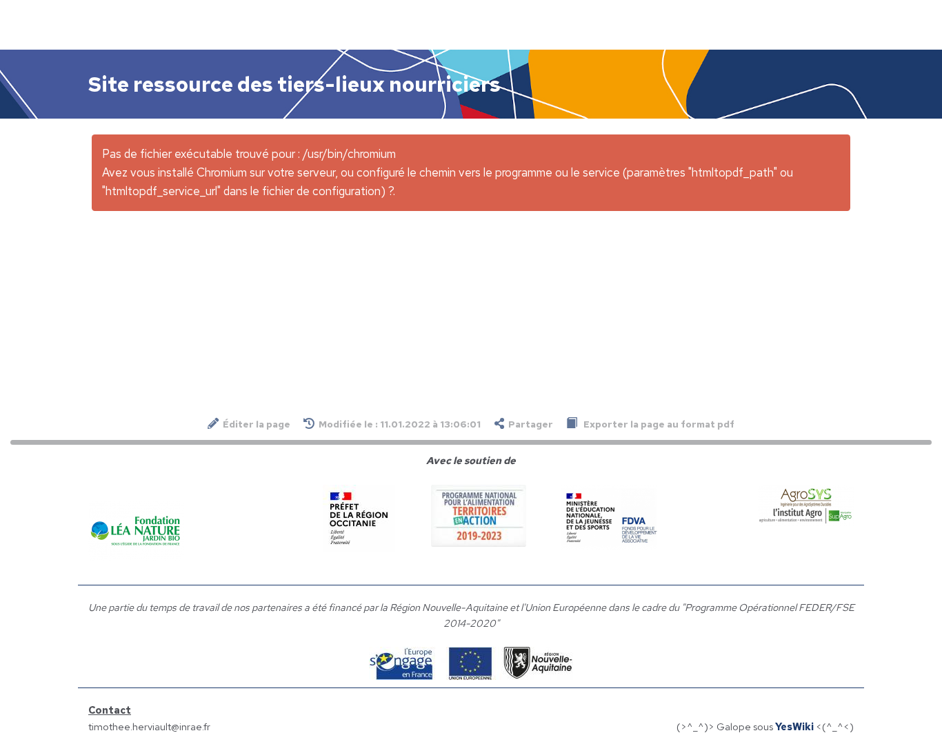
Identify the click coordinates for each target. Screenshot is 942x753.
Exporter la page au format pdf (657, 424)
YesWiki (794, 726)
